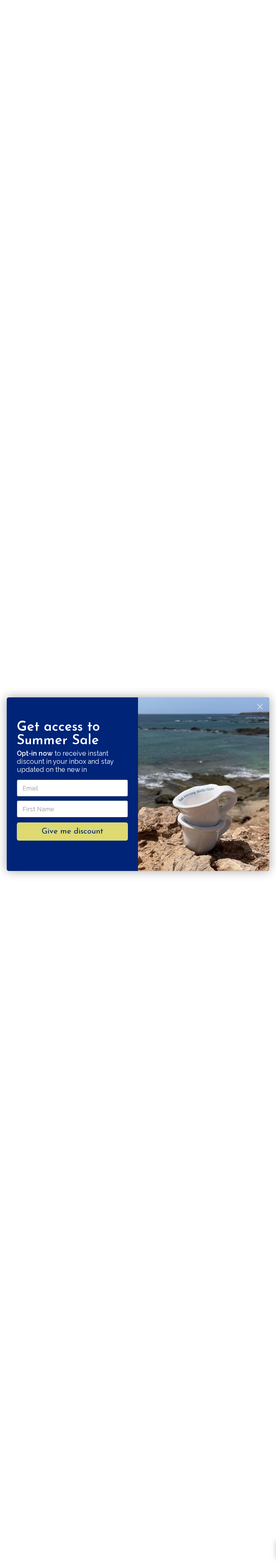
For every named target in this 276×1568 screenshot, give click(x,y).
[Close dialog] (260, 707)
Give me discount (72, 831)
